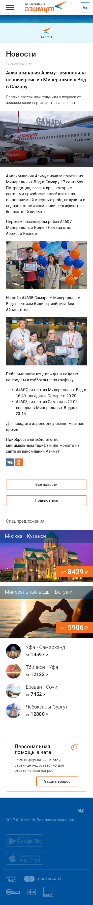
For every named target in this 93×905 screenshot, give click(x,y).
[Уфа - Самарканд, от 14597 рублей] (46, 651)
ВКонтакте (80, 811)
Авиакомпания (41, 4)
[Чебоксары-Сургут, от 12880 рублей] (46, 710)
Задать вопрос (57, 781)
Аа (85, 7)
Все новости (46, 484)
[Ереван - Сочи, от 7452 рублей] (46, 690)
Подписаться (46, 500)
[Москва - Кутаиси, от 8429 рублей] (46, 556)
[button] (10, 7)
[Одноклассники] (19, 462)
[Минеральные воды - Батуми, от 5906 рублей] (46, 612)
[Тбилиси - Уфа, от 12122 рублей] (46, 671)
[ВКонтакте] (10, 462)
